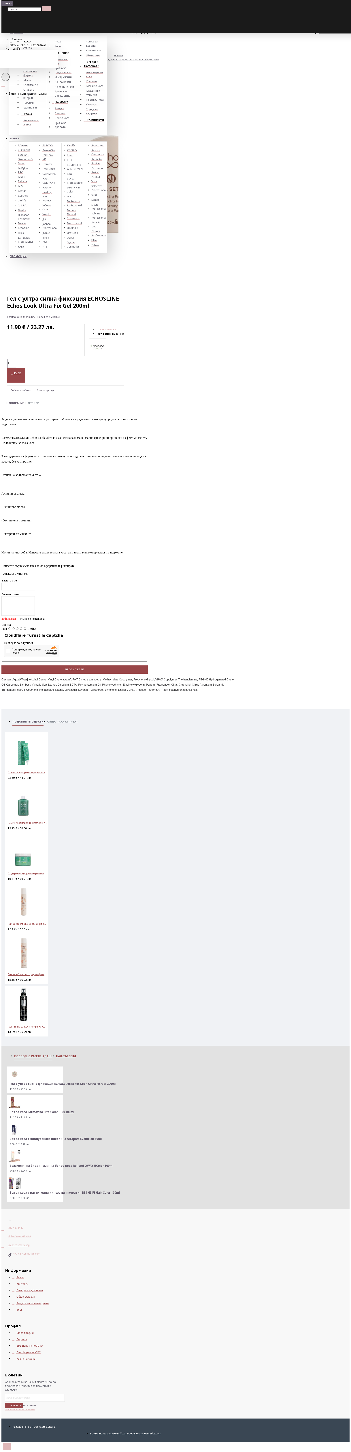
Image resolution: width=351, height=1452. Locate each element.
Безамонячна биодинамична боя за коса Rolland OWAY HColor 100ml (61, 1166)
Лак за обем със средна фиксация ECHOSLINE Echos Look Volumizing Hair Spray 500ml (27, 974)
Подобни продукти (28, 721)
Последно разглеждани (33, 1056)
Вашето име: (9, 580)
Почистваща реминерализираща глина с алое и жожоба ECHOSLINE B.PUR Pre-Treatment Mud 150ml (27, 772)
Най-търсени (66, 1056)
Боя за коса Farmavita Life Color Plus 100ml (42, 1112)
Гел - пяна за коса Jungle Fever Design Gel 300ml (27, 1026)
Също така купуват (62, 721)
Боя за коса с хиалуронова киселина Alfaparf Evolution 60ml (56, 1139)
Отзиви (33, 403)
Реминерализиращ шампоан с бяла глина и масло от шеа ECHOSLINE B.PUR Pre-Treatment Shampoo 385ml (27, 823)
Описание (16, 403)
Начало (118, 55)
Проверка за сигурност (18, 643)
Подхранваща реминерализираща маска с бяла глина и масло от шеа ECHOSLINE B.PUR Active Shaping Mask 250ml (27, 873)
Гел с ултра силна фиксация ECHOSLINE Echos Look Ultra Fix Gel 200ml (119, 59)
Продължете (74, 669)
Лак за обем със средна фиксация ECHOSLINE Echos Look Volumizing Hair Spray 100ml (27, 923)
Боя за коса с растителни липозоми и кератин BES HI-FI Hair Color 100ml (65, 1193)
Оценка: (6, 624)
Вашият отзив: (10, 594)
